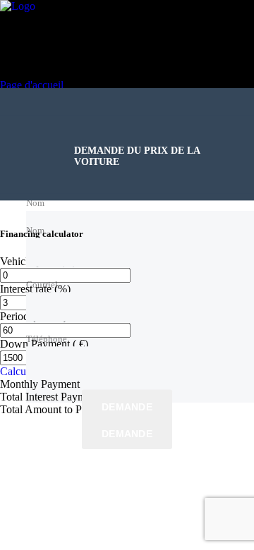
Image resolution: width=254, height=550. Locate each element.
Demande (127, 406)
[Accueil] (17, 6)
